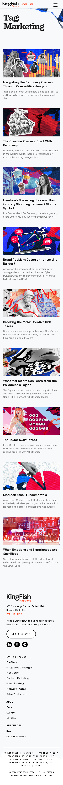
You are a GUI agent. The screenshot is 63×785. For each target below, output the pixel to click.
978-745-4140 (14, 614)
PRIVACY (26, 765)
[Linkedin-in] (9, 644)
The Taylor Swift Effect (20, 440)
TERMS (38, 765)
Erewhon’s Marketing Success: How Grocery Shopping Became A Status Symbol (29, 204)
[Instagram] (17, 644)
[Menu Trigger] (55, 5)
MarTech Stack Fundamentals (25, 495)
